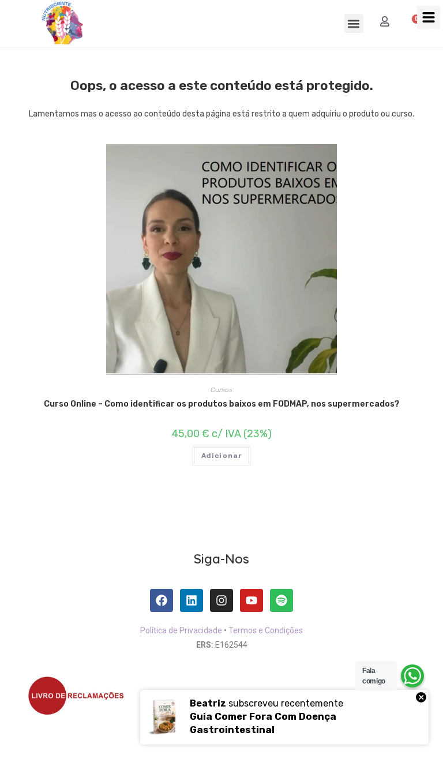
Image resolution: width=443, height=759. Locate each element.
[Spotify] (281, 600)
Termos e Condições (265, 630)
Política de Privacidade (181, 630)
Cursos (221, 390)
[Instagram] (221, 600)
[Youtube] (251, 600)
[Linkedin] (191, 600)
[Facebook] (161, 600)
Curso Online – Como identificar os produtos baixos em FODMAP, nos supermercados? (221, 404)
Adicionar (221, 456)
